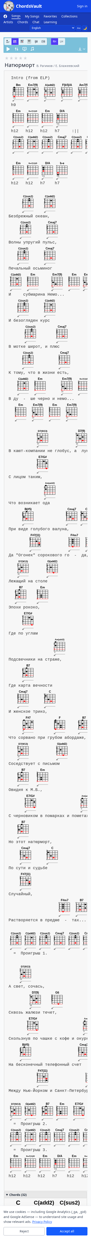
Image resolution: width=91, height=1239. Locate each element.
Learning (50, 22)
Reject (24, 1231)
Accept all (67, 1231)
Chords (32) (18, 1195)
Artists (8, 22)
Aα (78, 28)
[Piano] (29, 41)
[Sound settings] (32, 49)
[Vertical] (22, 41)
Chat (35, 22)
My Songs (32, 16)
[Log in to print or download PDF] (82, 49)
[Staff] (36, 41)
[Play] (8, 49)
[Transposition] (16, 49)
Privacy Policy (42, 1222)
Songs (16, 16)
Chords (22, 22)
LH (61, 41)
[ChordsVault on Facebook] (5, 16)
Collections (69, 16)
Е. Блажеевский (67, 66)
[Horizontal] (15, 41)
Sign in (82, 6)
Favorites (50, 16)
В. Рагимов (44, 66)
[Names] (7, 41)
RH (54, 41)
